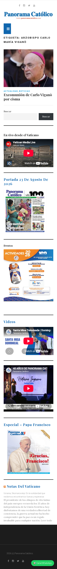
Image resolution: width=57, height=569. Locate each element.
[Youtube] (34, 5)
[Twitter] (29, 5)
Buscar (7, 111)
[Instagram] (24, 5)
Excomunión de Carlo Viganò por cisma (28, 96)
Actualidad (11, 91)
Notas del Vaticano (23, 486)
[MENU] (7, 28)
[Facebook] (19, 5)
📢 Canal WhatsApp (42, 563)
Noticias (24, 91)
